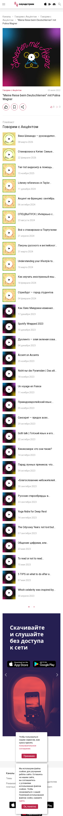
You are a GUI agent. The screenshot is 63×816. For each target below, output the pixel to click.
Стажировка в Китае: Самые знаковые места (35, 153)
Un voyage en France (29, 386)
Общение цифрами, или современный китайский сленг (37, 544)
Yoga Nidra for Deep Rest (32, 511)
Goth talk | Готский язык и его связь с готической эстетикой (36, 435)
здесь (22, 801)
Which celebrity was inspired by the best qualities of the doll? (36, 591)
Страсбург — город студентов (35, 292)
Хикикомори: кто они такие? (35, 448)
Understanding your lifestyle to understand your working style (35, 263)
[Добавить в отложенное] (14, 107)
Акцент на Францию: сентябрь (36, 198)
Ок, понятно (30, 806)
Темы (9, 778)
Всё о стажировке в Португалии (37, 229)
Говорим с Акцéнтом (26, 16)
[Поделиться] (22, 107)
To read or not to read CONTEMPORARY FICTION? (34, 560)
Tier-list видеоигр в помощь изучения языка (35, 169)
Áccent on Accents (28, 355)
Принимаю (29, 756)
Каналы (7, 16)
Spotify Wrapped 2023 (30, 323)
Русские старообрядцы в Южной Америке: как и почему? (37, 497)
